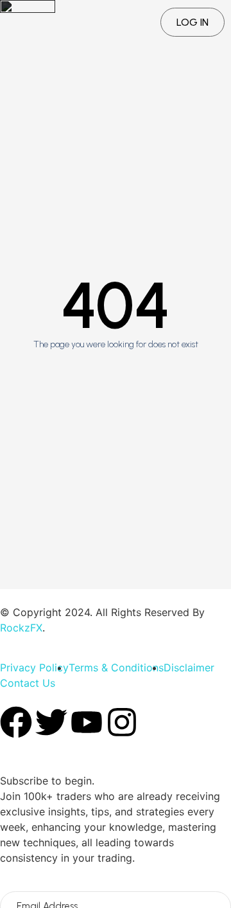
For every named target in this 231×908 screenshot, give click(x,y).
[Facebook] (16, 722)
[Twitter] (51, 722)
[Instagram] (122, 722)
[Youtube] (87, 722)
